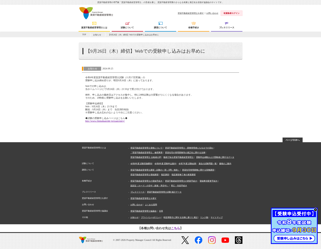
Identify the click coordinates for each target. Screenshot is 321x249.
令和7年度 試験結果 (187, 163)
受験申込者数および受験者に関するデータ (215, 157)
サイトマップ (217, 217)
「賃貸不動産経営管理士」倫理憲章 (146, 152)
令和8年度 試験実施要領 (141, 163)
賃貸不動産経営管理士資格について (146, 148)
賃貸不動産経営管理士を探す (191, 13)
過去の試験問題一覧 (208, 163)
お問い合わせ (212, 13)
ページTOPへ (293, 140)
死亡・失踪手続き (179, 185)
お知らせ (97, 35)
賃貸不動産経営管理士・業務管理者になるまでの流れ (189, 148)
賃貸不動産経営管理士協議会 (143, 211)
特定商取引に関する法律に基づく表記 (181, 217)
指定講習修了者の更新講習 (184, 174)
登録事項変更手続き (209, 181)
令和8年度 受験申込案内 (165, 163)
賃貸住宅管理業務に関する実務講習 (198, 170)
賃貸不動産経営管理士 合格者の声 (145, 157)
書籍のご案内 (225, 163)
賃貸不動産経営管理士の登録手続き (146, 181)
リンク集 (204, 217)
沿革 (161, 211)
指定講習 (165, 174)
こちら (175, 228)
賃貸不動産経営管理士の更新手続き (181, 181)
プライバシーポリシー (151, 217)
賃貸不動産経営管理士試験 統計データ (164, 192)
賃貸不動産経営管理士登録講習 (144, 174)
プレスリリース (137, 192)
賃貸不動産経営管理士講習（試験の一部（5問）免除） (155, 170)
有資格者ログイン (232, 13)
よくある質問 (151, 205)
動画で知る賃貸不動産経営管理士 (179, 157)
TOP (84, 34)
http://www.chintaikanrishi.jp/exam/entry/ (105, 121)
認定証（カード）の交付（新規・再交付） (149, 185)
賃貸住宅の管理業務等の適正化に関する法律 (185, 152)
